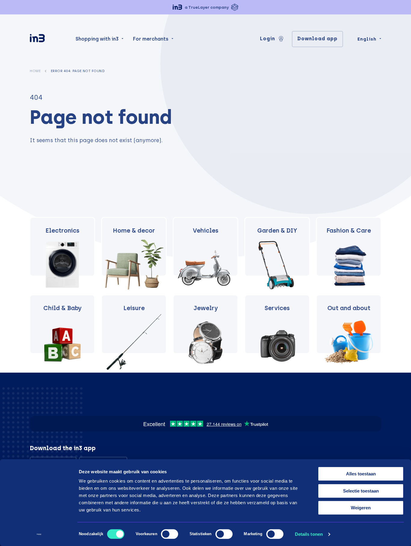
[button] (205, 7)
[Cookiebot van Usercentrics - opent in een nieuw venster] (39, 534)
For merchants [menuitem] (150, 39)
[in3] (48, 39)
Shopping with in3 (97, 39)
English (366, 39)
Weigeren (361, 507)
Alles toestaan (361, 473)
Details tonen (309, 534)
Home (35, 71)
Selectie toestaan (361, 490)
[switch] (169, 534)
